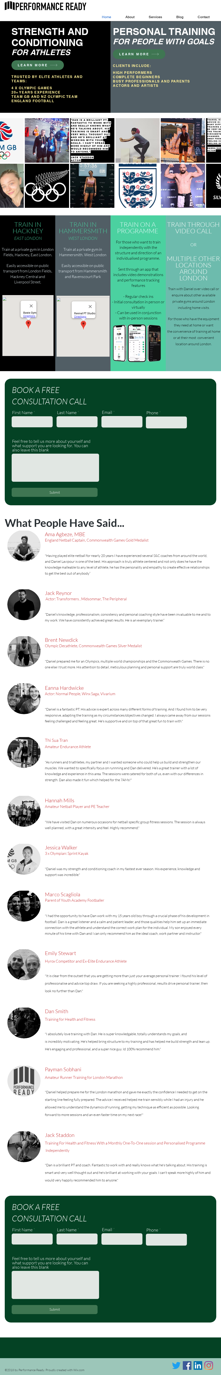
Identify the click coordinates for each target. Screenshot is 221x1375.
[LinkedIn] (198, 1365)
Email (107, 412)
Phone (152, 413)
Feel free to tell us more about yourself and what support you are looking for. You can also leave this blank (51, 445)
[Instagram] (208, 1365)
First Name (22, 412)
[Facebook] (187, 1365)
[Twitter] (176, 1365)
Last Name (67, 412)
